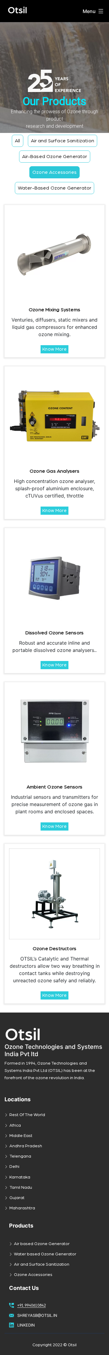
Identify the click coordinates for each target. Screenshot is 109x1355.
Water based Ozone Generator (45, 1254)
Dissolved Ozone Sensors (54, 632)
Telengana (20, 1156)
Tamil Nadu (20, 1187)
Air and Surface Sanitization (62, 140)
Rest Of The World (27, 1115)
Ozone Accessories (54, 172)
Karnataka (19, 1177)
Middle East (20, 1136)
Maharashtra (22, 1208)
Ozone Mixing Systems (54, 309)
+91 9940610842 (31, 1305)
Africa (15, 1125)
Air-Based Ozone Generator (54, 156)
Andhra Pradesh (25, 1146)
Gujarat (17, 1198)
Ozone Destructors (54, 948)
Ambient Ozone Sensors (54, 787)
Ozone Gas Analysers (54, 471)
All (17, 140)
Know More (54, 349)
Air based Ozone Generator (42, 1244)
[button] (54, 77)
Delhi (14, 1167)
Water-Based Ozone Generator (54, 188)
